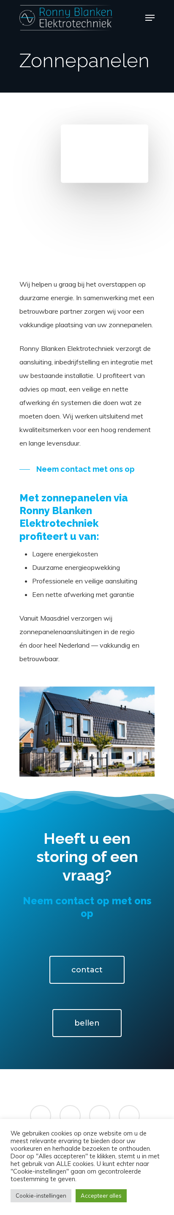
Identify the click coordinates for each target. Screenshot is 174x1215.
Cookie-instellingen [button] (41, 1195)
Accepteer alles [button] (101, 1195)
